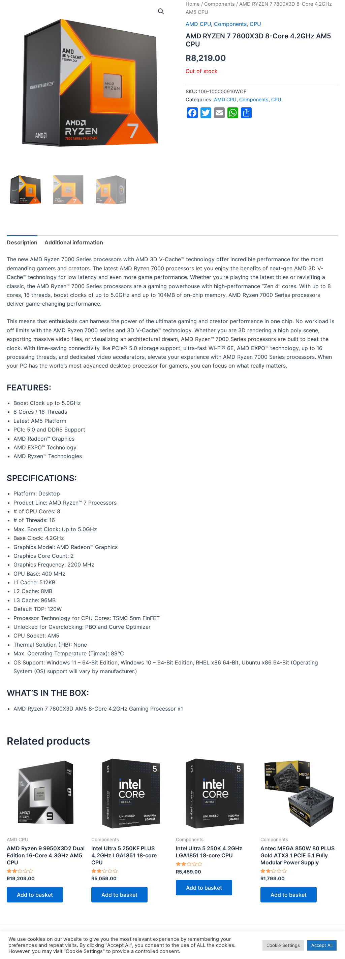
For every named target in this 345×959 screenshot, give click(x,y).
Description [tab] (22, 242)
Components (254, 99)
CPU (276, 99)
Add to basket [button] (35, 894)
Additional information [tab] (73, 242)
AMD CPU (225, 99)
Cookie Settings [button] (283, 945)
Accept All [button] (322, 945)
